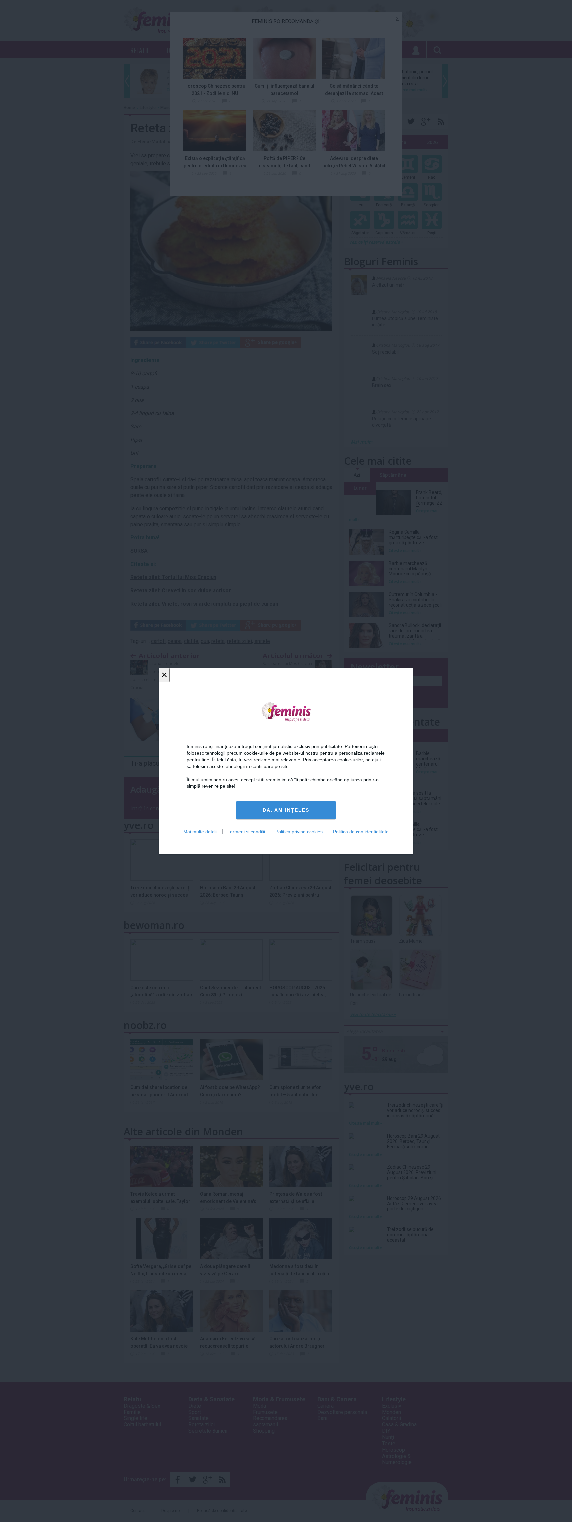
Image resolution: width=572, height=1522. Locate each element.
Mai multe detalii (200, 831)
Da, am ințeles (286, 810)
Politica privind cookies (299, 831)
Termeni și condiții (246, 831)
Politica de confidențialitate (361, 831)
